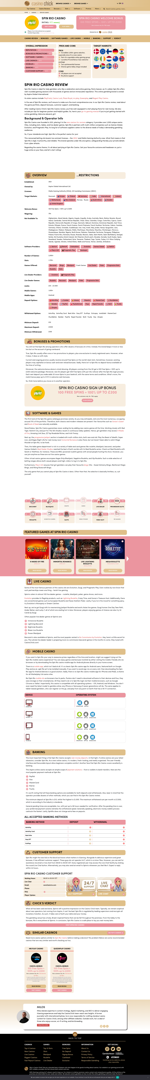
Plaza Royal (67, 98)
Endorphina (74, 247)
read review (36, 986)
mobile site (40, 678)
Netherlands (56, 200)
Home (26, 12)
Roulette (53, 269)
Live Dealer (92, 265)
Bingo (62, 265)
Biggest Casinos (30, 1058)
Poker (102, 265)
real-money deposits (79, 758)
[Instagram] (107, 1026)
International (105, 196)
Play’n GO (39, 465)
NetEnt (111, 247)
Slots (66, 9)
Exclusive (65, 1061)
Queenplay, (84, 98)
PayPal (64, 304)
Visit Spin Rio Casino (75, 925)
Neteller (54, 304)
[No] (148, 1077)
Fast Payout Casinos (32, 1061)
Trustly (119, 304)
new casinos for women (76, 122)
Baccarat (53, 265)
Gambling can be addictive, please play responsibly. (114, 1061)
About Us (85, 1048)
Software (77, 9)
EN (120, 3)
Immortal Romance (69, 440)
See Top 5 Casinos (114, 933)
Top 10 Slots (48, 1048)
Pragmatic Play (69, 250)
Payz (87, 304)
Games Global (99, 247)
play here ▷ (66, 26)
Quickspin (83, 250)
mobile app (38, 666)
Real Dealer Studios (45, 449)
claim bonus (87, 400)
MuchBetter (114, 300)
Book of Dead (33, 424)
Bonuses (57, 9)
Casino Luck (57, 98)
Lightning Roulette (70, 598)
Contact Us (85, 1051)
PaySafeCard (77, 304)
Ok (117, 1077)
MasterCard (100, 300)
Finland (72, 196)
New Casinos (29, 1051)
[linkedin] (118, 1049)
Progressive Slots (113, 265)
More (97, 9)
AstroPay (55, 300)
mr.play (76, 98)
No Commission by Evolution (90, 637)
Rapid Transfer (98, 304)
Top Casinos (31, 9)
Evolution (87, 247)
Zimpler (54, 308)
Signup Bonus (67, 1054)
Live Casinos (29, 1054)
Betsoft (64, 247)
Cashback (66, 1058)
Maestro (87, 300)
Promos (88, 9)
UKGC (75, 138)
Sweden (109, 200)
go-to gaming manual (90, 112)
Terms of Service (87, 1058)
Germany (83, 196)
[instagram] (107, 1049)
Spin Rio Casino (61, 938)
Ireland (117, 196)
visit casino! (36, 990)
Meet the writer (43, 1025)
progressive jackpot (42, 437)
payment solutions (74, 770)
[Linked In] (101, 1026)
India (94, 196)
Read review (37, 570)
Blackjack (70, 265)
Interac (76, 300)
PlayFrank (48, 98)
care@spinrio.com (49, 885)
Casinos (34, 12)
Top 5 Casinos (29, 1048)
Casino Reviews (44, 9)
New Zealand (70, 200)
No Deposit (66, 1051)
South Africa (97, 200)
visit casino (49, 26)
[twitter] (113, 1049)
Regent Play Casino (100, 98)
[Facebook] (104, 1026)
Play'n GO (55, 250)
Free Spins (66, 1048)
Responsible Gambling (90, 1061)
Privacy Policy (86, 1054)
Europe (62, 196)
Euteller (66, 300)
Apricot (54, 247)
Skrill (110, 304)
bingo (86, 465)
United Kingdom (57, 203)
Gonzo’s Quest (118, 422)
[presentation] (127, 559)
